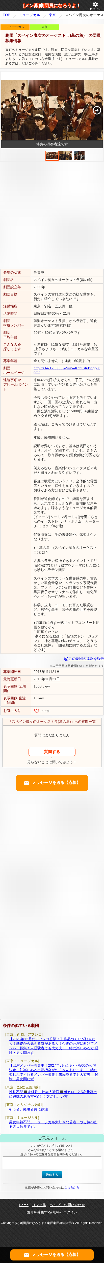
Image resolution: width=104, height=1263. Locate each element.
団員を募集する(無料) (44, 1212)
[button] (96, 110)
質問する (52, 751)
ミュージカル (29, 15)
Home (24, 1205)
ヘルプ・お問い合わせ (67, 1205)
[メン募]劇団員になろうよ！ (52, 5)
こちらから (71, 1187)
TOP (6, 15)
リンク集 (39, 1205)
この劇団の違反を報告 (84, 659)
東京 (52, 15)
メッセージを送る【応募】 (52, 783)
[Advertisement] (52, 215)
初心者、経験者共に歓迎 (28, 1109)
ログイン (95, 6)
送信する (52, 1174)
